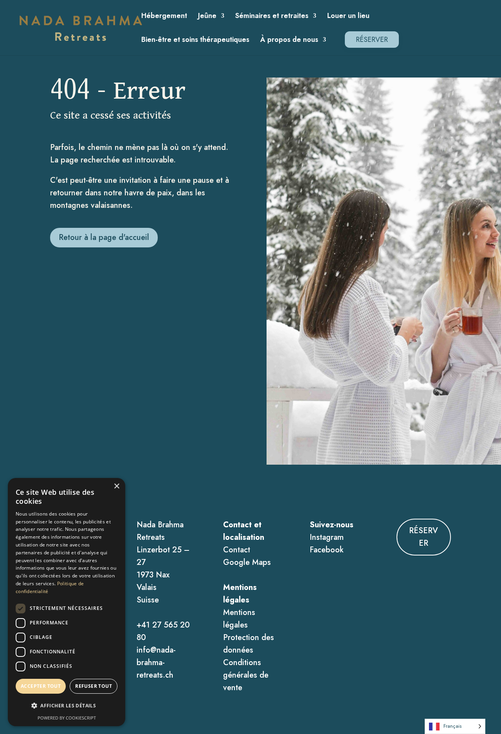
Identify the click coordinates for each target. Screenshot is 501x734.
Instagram (327, 537)
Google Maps (247, 562)
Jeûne (207, 17)
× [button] (116, 486)
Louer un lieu (348, 17)
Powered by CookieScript (67, 718)
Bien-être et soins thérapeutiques (195, 41)
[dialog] (66, 602)
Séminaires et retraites (271, 17)
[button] (66, 706)
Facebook (327, 549)
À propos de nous (289, 41)
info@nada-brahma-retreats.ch (156, 662)
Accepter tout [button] (41, 686)
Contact (236, 549)
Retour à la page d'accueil (104, 237)
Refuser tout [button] (93, 686)
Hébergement (164, 17)
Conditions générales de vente (246, 675)
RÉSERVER (372, 39)
